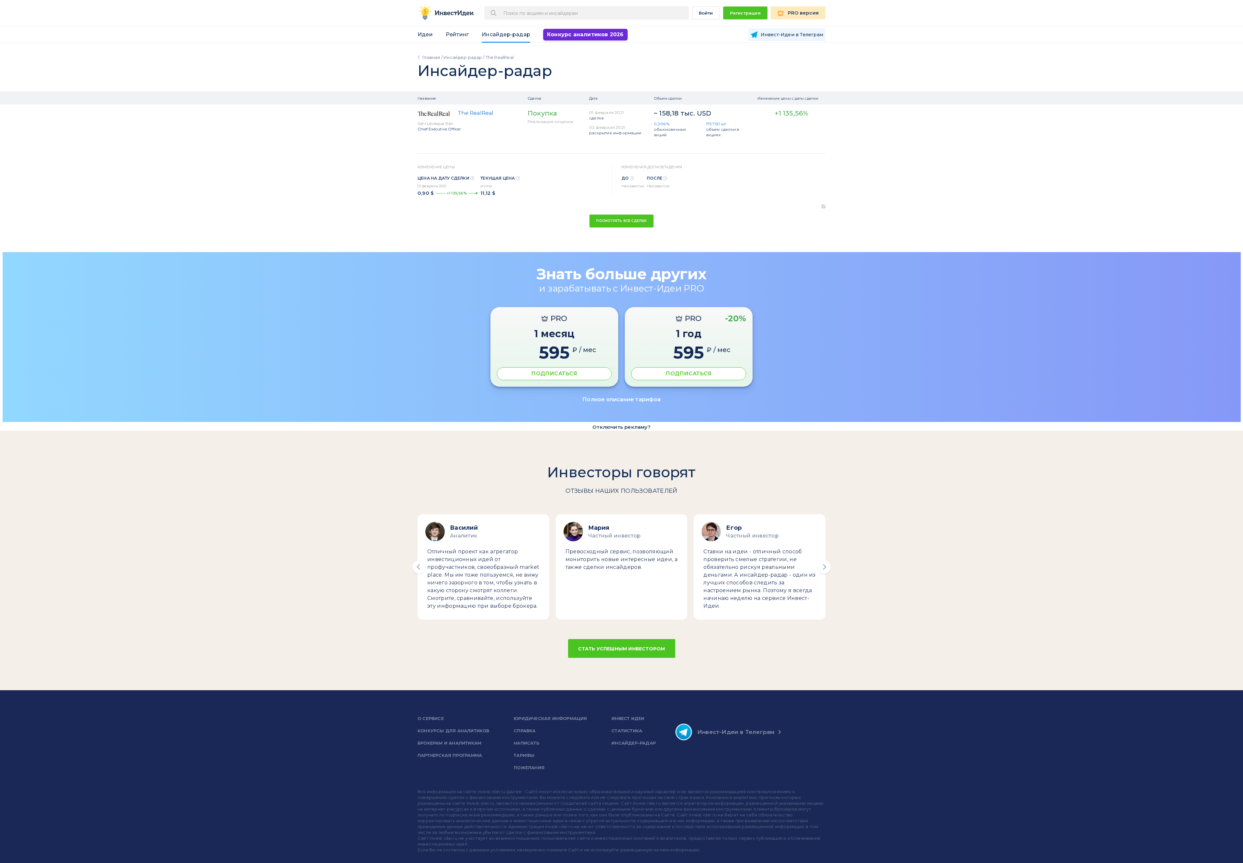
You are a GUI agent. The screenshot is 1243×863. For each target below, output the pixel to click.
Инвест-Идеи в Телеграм (735, 732)
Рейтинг (457, 34)
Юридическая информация (550, 718)
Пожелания (529, 767)
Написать (526, 743)
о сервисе (431, 718)
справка (524, 730)
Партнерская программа (450, 755)
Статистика (626, 730)
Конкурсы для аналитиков (453, 730)
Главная (431, 57)
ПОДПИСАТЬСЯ (554, 374)
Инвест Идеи (627, 718)
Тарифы (524, 755)
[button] (418, 566)
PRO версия (803, 13)
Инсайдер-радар (506, 34)
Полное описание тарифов (621, 399)
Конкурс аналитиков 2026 (585, 34)
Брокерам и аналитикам (449, 743)
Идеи (425, 34)
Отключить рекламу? (621, 427)
